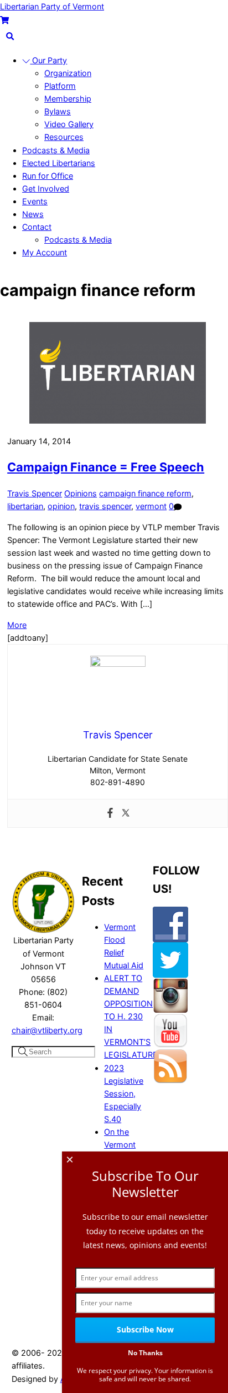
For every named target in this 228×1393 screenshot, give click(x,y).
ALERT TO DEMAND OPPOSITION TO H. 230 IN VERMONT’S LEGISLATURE (131, 1016)
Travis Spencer (34, 493)
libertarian (25, 506)
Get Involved (45, 188)
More (17, 625)
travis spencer (105, 506)
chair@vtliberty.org (47, 1030)
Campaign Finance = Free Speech (105, 467)
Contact (36, 227)
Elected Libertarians (58, 163)
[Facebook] (110, 813)
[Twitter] (126, 813)
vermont (151, 506)
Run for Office (47, 175)
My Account (44, 252)
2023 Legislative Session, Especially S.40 (123, 1093)
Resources (64, 137)
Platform (60, 85)
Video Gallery (69, 124)
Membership (67, 98)
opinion (61, 506)
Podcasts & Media (56, 150)
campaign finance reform (145, 493)
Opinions (80, 493)
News (33, 214)
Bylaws (57, 111)
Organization (67, 73)
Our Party (48, 60)
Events (35, 201)
